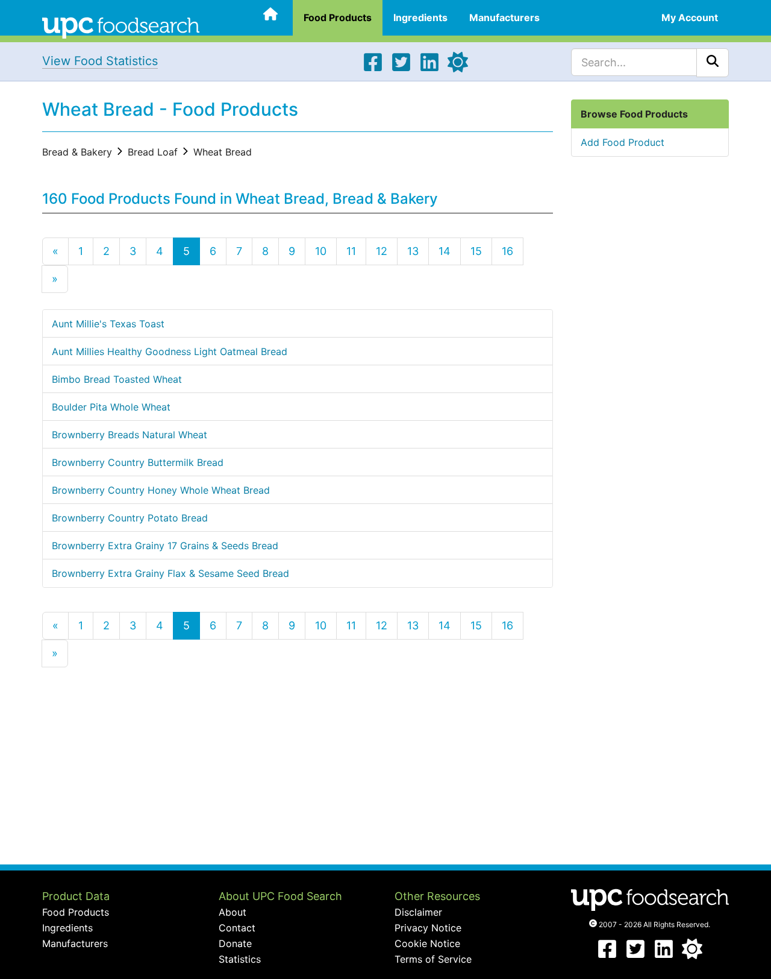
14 (445, 251)
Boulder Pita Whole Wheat (111, 407)
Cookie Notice (427, 943)
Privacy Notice (428, 928)
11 (351, 251)
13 (413, 251)
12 (381, 251)
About (232, 912)
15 (476, 251)
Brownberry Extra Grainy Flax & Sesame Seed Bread (170, 573)
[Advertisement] (297, 768)
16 (507, 251)
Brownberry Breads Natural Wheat (129, 435)
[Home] (120, 26)
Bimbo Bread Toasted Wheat (117, 379)
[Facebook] (373, 69)
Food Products (338, 17)
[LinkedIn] (429, 69)
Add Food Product (622, 142)
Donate (235, 943)
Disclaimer (418, 912)
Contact (237, 928)
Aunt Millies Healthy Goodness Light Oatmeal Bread (169, 351)
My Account (689, 17)
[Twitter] (401, 69)
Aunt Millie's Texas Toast (108, 324)
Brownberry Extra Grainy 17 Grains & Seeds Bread (165, 546)
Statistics (240, 959)
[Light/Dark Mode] (458, 69)
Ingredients (420, 17)
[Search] (712, 62)
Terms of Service (433, 959)
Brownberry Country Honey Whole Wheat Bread (161, 490)
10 (320, 251)
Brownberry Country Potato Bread (130, 518)
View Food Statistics (100, 61)
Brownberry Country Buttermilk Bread (137, 462)
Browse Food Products (634, 114)
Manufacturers (504, 17)
